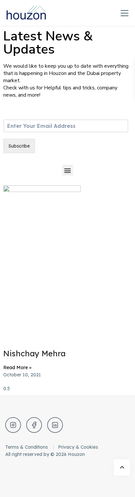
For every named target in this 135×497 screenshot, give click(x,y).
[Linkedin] (55, 425)
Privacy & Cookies (78, 447)
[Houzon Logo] (31, 13)
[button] (67, 170)
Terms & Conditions (27, 447)
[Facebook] (34, 425)
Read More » (17, 367)
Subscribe (19, 146)
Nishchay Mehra (34, 353)
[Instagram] (13, 425)
